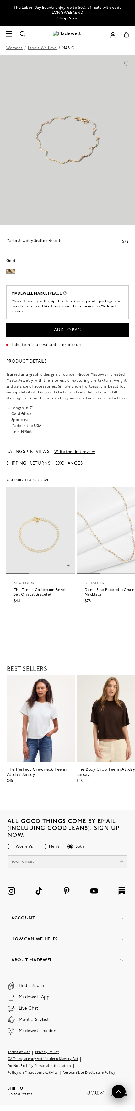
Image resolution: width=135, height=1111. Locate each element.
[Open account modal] (113, 34)
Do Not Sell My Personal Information (39, 1066)
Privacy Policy (47, 1052)
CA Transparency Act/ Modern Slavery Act (43, 1059)
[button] (126, 63)
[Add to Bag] (68, 566)
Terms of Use (19, 1052)
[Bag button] (126, 34)
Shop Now (67, 18)
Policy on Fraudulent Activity (33, 1073)
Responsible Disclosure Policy (89, 1073)
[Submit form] (121, 862)
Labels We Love (42, 48)
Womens (14, 48)
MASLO (68, 48)
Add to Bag (67, 330)
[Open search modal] (23, 34)
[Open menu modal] (9, 34)
